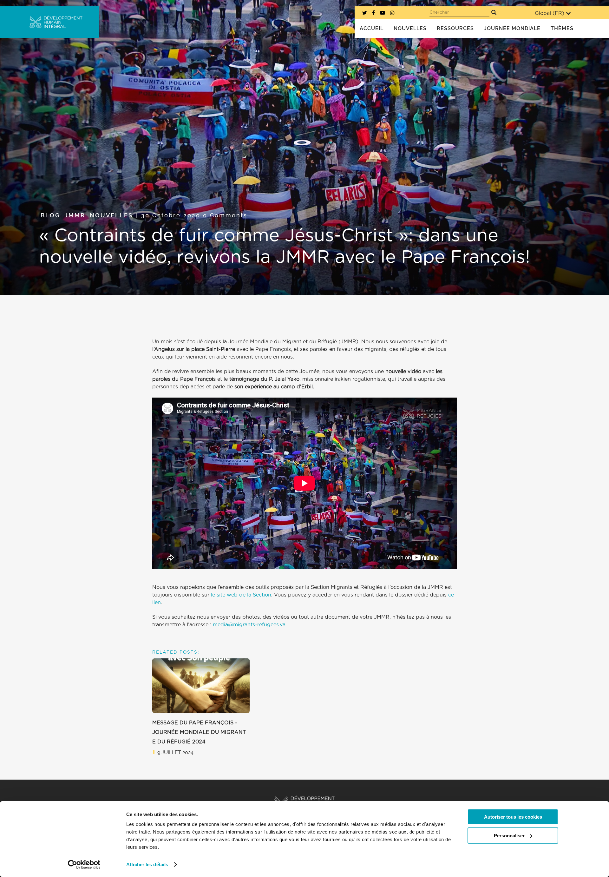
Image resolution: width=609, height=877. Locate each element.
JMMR (75, 215)
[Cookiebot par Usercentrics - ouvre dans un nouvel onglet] (84, 864)
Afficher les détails (147, 864)
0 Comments (225, 215)
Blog (50, 215)
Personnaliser (509, 835)
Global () (549, 13)
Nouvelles (111, 215)
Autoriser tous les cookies (513, 817)
